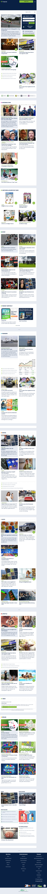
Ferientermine (8, 860)
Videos (23, 866)
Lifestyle (4, 613)
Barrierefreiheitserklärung (39, 858)
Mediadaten (39, 874)
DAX (20, 370)
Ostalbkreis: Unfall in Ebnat (23, 832)
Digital (4, 432)
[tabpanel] (11, 25)
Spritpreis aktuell (8, 858)
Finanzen (5, 333)
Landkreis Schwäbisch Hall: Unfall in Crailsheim (25, 833)
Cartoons (23, 856)
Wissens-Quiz (23, 868)
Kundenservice (38, 856)
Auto (3, 519)
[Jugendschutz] (23, 890)
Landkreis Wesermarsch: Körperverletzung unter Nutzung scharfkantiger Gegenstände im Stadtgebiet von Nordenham (27, 836)
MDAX (20, 372)
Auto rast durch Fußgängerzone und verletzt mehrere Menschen (9, 812)
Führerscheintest (23, 860)
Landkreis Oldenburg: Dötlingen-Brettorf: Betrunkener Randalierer (26, 828)
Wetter (8, 864)
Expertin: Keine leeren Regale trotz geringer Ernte (8, 368)
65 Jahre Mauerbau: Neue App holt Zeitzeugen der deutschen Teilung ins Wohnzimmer (12, 488)
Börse (8, 856)
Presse (39, 872)
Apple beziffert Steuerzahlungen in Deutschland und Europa (9, 370)
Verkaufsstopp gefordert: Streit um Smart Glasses (8, 486)
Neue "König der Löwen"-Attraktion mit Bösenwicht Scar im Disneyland (10, 665)
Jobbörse (8, 862)
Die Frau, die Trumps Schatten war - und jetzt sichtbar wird (10, 819)
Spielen (4, 717)
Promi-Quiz (23, 862)
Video (4, 698)
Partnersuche (8, 866)
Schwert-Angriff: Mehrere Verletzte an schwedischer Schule (10, 814)
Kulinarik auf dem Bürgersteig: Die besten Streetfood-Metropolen (10, 667)
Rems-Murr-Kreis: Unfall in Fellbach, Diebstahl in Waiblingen (27, 830)
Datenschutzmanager (39, 864)
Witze (23, 870)
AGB (39, 868)
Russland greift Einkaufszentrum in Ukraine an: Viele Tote (9, 78)
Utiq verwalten (38, 866)
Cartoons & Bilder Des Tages (10, 190)
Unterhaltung (6, 102)
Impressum (39, 860)
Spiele (23, 864)
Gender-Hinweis (39, 870)
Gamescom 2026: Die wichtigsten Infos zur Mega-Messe (8, 484)
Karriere (38, 877)
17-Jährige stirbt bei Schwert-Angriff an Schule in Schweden (9, 73)
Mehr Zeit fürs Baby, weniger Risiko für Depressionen (9, 816)
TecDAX (20, 374)
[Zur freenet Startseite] (3, 1)
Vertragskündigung (38, 879)
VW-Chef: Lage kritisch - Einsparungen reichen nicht (8, 373)
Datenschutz (39, 862)
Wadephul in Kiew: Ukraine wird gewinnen (7, 76)
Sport (3, 232)
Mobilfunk (26, 1)
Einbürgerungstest (23, 858)
